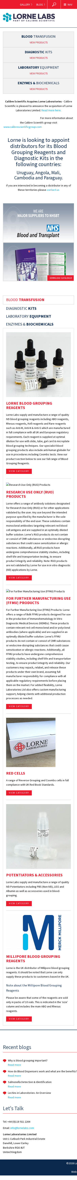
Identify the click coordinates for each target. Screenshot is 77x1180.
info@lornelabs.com (22, 1128)
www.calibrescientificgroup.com (23, 127)
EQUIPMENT (38, 70)
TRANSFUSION (38, 39)
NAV (70, 4)
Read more (14, 1065)
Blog (39, 4)
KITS (38, 55)
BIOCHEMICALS (38, 86)
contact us (53, 190)
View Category (19, 471)
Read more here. (51, 110)
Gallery (25, 4)
